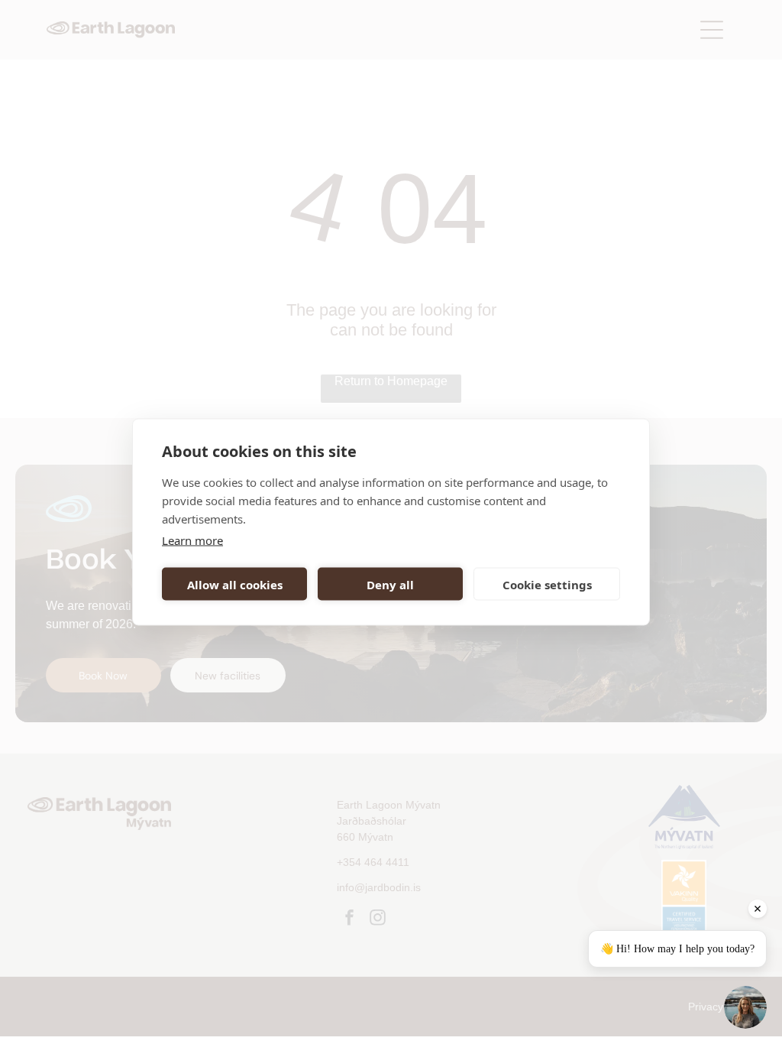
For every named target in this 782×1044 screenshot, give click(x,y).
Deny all (390, 584)
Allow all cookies (235, 584)
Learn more (192, 540)
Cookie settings (547, 584)
